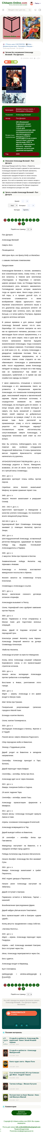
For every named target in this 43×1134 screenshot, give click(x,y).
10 (37, 220)
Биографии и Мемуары (25, 46)
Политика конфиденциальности (21, 1131)
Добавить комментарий (21, 1113)
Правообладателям (21, 1129)
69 (23, 223)
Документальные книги (10, 46)
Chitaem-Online (14, 3)
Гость (37, 3)
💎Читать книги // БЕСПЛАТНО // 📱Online (18, 44)
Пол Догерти (20, 118)
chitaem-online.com (20, 1121)
